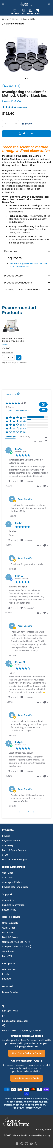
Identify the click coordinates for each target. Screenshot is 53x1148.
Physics (6, 836)
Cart (37, 11)
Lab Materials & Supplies (15, 859)
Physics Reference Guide (15, 887)
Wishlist (15, 13)
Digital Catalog (10, 937)
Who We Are (8, 969)
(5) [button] (24, 417)
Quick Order (8, 927)
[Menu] (3, 4)
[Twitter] (36, 1143)
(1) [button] (24, 421)
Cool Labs (7, 877)
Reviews (6, 978)
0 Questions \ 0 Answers (18, 410)
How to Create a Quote (26, 1078)
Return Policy (9, 909)
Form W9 (7, 956)
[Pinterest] (21, 1143)
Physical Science (11, 840)
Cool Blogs (7, 872)
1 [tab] (25, 78)
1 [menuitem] (25, 811)
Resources (10, 251)
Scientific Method (11, 86)
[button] (43, 410)
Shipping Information (13, 905)
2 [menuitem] (28, 811)
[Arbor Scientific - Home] (26, 4)
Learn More (7, 352)
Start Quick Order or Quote (27, 1053)
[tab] (10, 437)
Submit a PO (8, 951)
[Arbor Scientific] (15, 1121)
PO (23, 13)
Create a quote (10, 923)
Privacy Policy (43, 1129)
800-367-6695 (10, 1011)
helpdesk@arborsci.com (15, 1021)
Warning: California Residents (22, 289)
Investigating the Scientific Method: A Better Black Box (28, 265)
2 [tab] (28, 78)
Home (5, 19)
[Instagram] (26, 1143)
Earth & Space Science (14, 850)
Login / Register (10, 992)
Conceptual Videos (12, 882)
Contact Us (8, 900)
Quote (30, 13)
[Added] (18, 357)
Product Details (13, 275)
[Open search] (49, 4)
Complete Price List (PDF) (16, 942)
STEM (15, 19)
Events (5, 974)
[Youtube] (31, 1143)
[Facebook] (17, 1143)
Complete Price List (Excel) (16, 946)
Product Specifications (18, 282)
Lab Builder (8, 932)
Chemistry (7, 845)
